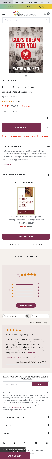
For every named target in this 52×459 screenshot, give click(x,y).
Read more (31, 353)
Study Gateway (44, 2)
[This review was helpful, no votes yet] (38, 362)
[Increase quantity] (47, 118)
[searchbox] (14, 316)
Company (7, 425)
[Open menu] (3, 13)
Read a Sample (10, 80)
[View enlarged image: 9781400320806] (26, 50)
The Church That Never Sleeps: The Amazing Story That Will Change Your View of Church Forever (26, 219)
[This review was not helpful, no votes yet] (43, 362)
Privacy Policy (16, 407)
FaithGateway (7, 2)
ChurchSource (19, 2)
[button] (26, 76)
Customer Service (13, 417)
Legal (5, 433)
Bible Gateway (32, 2)
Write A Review (26, 305)
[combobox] (26, 20)
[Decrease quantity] (4, 118)
